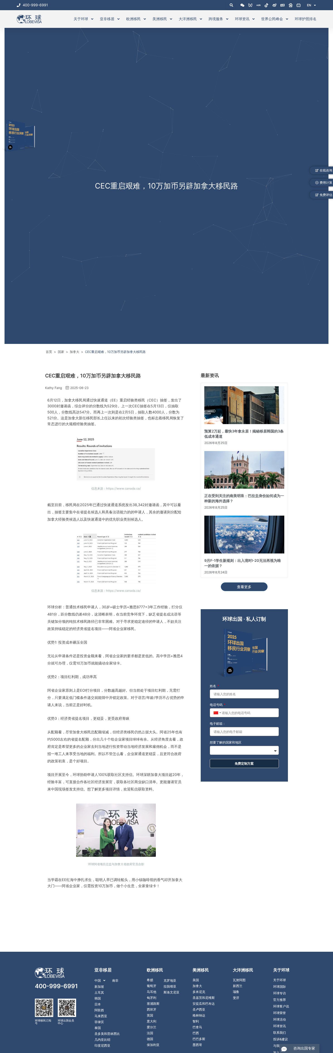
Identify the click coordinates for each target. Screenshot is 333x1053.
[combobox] (217, 712)
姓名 (213, 686)
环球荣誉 (279, 1012)
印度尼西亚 (102, 1045)
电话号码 (216, 705)
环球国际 (279, 986)
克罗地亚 (170, 980)
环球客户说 (281, 1006)
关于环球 (81, 19)
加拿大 (197, 986)
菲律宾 (99, 1022)
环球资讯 (242, 19)
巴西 (196, 1033)
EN (309, 5)
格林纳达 (199, 1015)
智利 (196, 1021)
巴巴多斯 (199, 1039)
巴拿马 (197, 1027)
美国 (196, 980)
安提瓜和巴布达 (204, 1003)
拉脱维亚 (170, 986)
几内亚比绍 (102, 1039)
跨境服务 (216, 19)
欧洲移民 (133, 19)
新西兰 (237, 986)
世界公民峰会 (272, 19)
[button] (111, 980)
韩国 (97, 998)
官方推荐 (279, 999)
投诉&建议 (280, 1039)
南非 (115, 980)
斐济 (236, 997)
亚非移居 (107, 19)
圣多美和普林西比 (107, 1033)
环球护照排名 (305, 19)
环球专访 (279, 993)
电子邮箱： (218, 723)
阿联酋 (99, 1010)
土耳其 (99, 992)
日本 (97, 1004)
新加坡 (99, 986)
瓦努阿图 (239, 980)
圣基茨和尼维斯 (204, 997)
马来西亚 (100, 1016)
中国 (97, 980)
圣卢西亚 (199, 1009)
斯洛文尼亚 (171, 992)
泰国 (97, 1027)
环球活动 (279, 1019)
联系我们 (279, 1032)
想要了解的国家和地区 (225, 742)
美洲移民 (159, 19)
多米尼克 (199, 991)
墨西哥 (197, 1044)
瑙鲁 (236, 991)
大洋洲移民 (188, 19)
